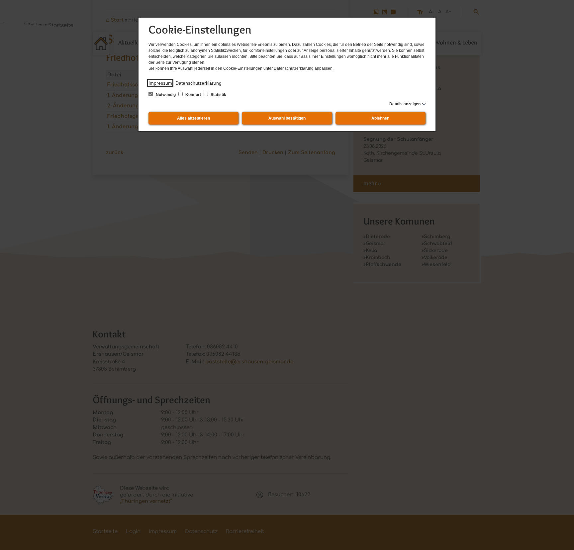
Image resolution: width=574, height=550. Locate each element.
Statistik (218, 94)
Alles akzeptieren (193, 118)
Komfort (193, 94)
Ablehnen (380, 118)
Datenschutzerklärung (198, 83)
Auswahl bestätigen (287, 118)
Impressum (160, 83)
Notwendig (166, 94)
